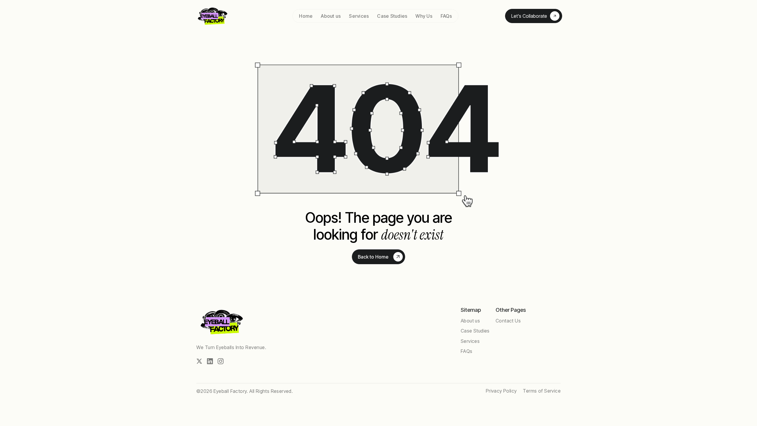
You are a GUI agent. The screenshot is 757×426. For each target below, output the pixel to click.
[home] (220, 16)
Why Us (423, 16)
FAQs (446, 16)
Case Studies (392, 16)
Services (359, 16)
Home (306, 16)
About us (331, 16)
